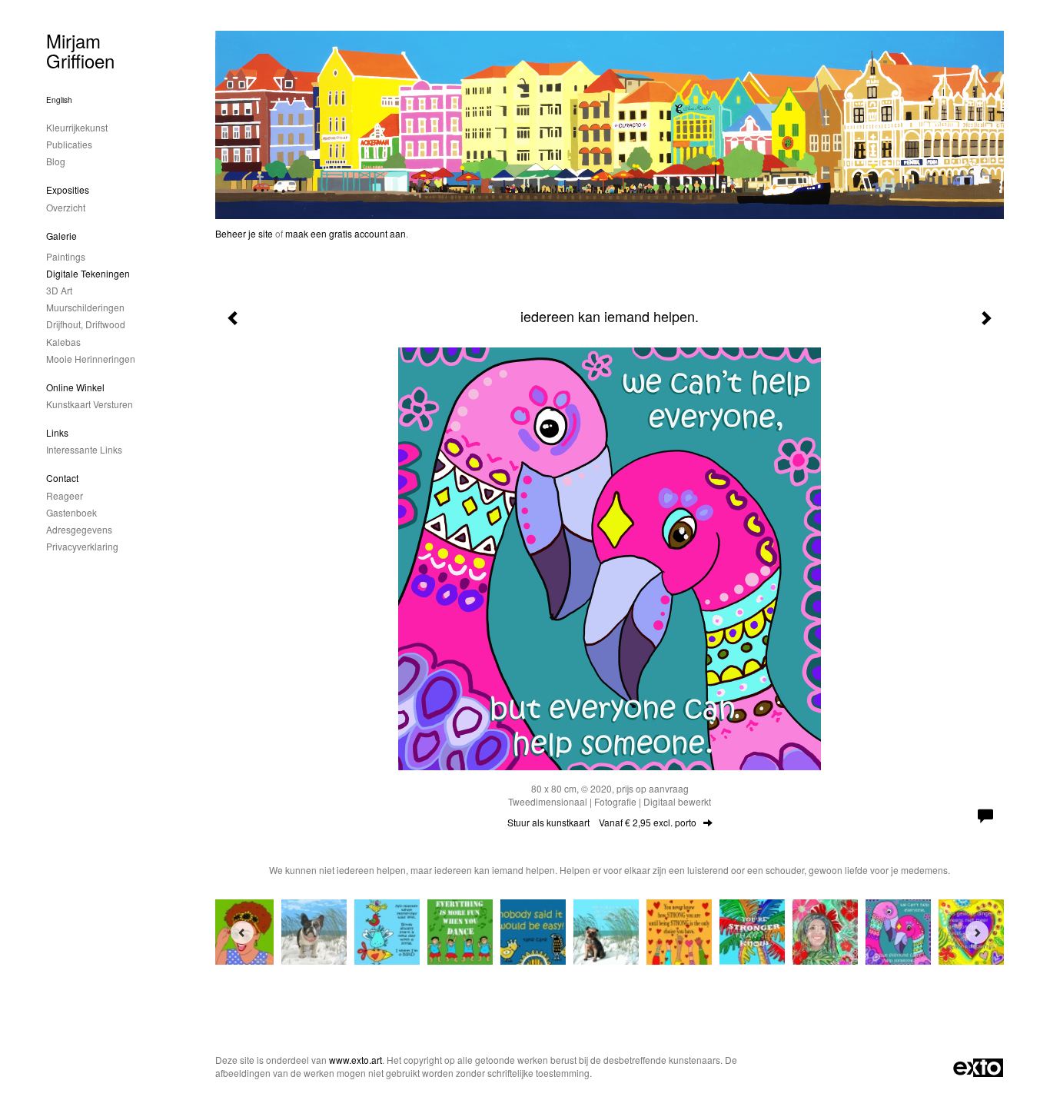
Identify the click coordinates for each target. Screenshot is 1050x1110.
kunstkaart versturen (89, 403)
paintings (65, 256)
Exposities (67, 189)
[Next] (977, 932)
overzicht (65, 207)
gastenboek (71, 512)
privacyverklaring (82, 546)
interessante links (84, 449)
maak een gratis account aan (345, 233)
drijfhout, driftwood (85, 324)
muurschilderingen (85, 307)
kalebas (63, 341)
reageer (64, 495)
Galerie (61, 235)
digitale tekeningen (88, 273)
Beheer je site (244, 233)
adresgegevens (79, 529)
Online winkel (75, 387)
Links (57, 432)
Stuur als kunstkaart (601, 822)
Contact (62, 477)
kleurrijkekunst (77, 127)
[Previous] (242, 932)
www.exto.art (355, 1059)
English (59, 100)
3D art (59, 290)
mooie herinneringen (90, 358)
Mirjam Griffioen (80, 50)
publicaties (69, 144)
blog (55, 161)
